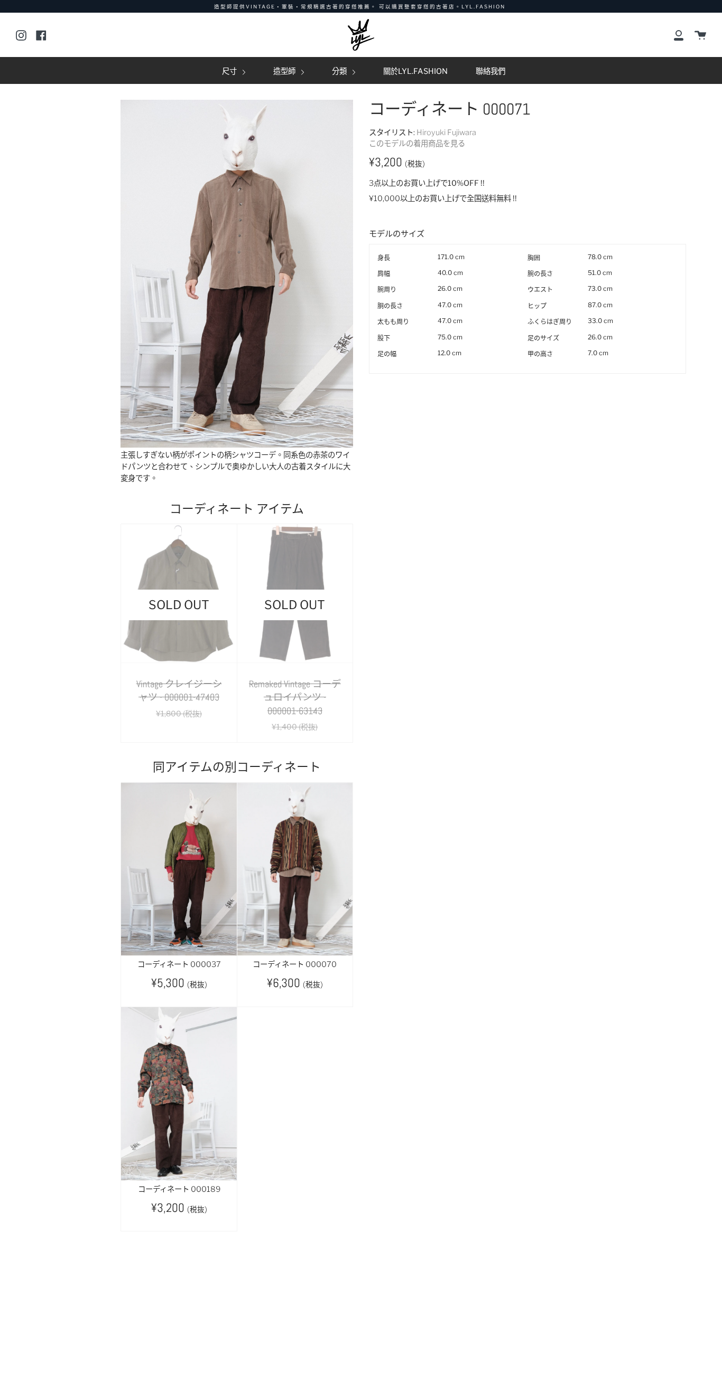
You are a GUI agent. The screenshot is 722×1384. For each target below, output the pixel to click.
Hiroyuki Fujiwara (446, 132)
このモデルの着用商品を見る (417, 143)
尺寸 (230, 71)
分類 (340, 71)
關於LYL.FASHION (415, 71)
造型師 (285, 71)
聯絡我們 (490, 71)
